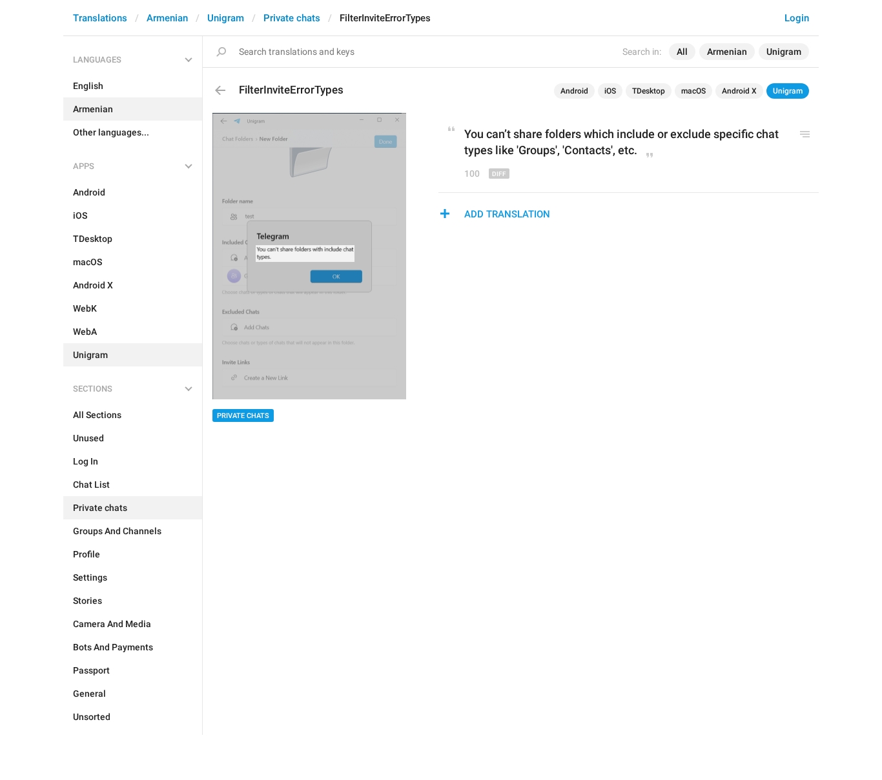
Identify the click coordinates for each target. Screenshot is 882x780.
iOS (610, 90)
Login (797, 18)
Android (574, 90)
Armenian (167, 18)
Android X (739, 90)
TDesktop (648, 90)
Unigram (225, 18)
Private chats (291, 18)
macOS (693, 90)
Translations (100, 18)
